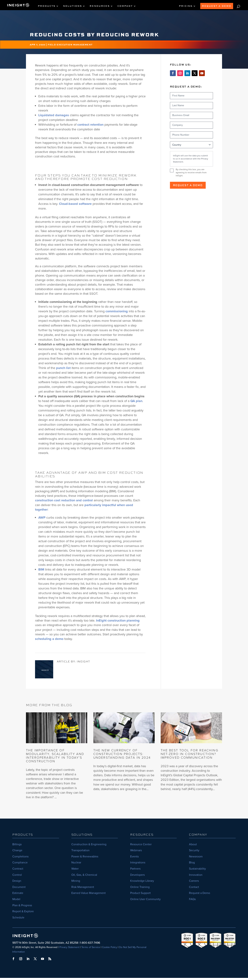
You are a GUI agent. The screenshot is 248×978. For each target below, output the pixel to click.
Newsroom (196, 856)
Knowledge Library (142, 881)
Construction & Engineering (88, 844)
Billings (17, 844)
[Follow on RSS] (50, 959)
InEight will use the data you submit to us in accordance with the (190, 158)
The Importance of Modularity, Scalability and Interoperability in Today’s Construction (55, 755)
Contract (17, 869)
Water (75, 869)
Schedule (18, 917)
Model (16, 899)
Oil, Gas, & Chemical (84, 875)
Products (47, 6)
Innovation (195, 875)
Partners (135, 869)
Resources (100, 6)
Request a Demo (188, 185)
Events (134, 856)
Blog (192, 862)
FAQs (192, 899)
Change (17, 850)
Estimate (17, 893)
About (193, 844)
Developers (137, 875)
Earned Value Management (88, 893)
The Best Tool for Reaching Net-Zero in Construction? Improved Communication (189, 754)
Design (16, 881)
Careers (194, 881)
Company (125, 6)
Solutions (72, 6)
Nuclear (76, 862)
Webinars (136, 850)
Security (194, 850)
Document (19, 887)
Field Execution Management (70, 44)
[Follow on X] (195, 73)
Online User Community (145, 899)
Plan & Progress (22, 905)
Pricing (186, 6)
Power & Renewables (84, 856)
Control (17, 875)
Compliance (20, 862)
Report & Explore (23, 911)
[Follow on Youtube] (202, 73)
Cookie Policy (109, 947)
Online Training (140, 887)
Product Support (140, 893)
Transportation (80, 850)
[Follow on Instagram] (180, 73)
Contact (194, 887)
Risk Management (82, 887)
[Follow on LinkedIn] (187, 73)
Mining (75, 881)
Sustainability (197, 869)
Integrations (137, 862)
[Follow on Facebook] (173, 73)
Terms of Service (90, 947)
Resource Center (141, 844)
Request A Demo (216, 5)
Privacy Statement (69, 947)
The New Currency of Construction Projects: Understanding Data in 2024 (122, 754)
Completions (20, 856)
